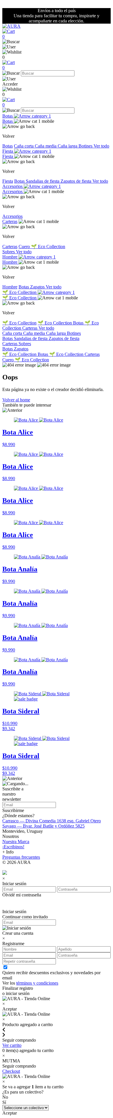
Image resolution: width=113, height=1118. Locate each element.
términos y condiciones (37, 983)
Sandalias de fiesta (43, 181)
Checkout (11, 1071)
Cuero (25, 246)
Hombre (10, 256)
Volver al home (16, 399)
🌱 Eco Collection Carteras (74, 354)
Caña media (46, 145)
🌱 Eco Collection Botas (61, 322)
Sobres (9, 251)
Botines (86, 145)
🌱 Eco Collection (48, 246)
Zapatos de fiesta (76, 181)
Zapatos (38, 286)
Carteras (9, 221)
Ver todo (101, 145)
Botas (8, 116)
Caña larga (68, 145)
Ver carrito (11, 1045)
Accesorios (13, 186)
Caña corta (24, 145)
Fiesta (8, 151)
